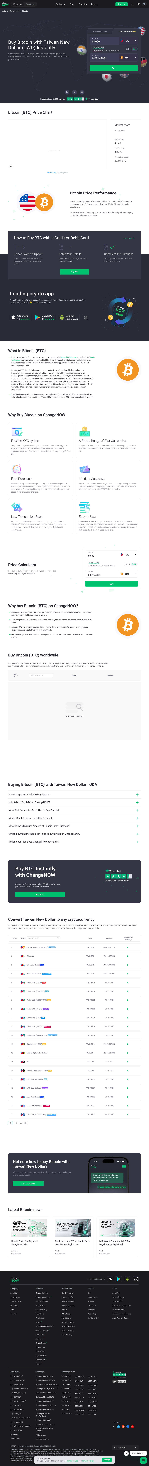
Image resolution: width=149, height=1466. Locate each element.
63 (25, 1123)
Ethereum (30, 956)
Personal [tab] (17, 4)
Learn (94, 4)
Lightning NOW (41, 1355)
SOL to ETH (92, 1377)
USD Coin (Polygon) (38, 1106)
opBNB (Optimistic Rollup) (37, 1053)
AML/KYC (115, 1293)
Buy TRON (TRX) (16, 1414)
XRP (28, 1062)
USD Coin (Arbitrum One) (41, 1114)
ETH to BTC (66, 1393)
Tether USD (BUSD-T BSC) (38, 1000)
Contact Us (92, 1305)
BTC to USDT (66, 1380)
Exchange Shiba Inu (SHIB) (45, 1424)
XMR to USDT (80, 1410)
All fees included (98, 47)
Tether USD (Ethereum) (37, 991)
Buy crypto (14, 11)
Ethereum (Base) (35, 965)
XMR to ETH (79, 1398)
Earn (72, 4)
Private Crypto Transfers (44, 1326)
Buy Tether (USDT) (17, 1384)
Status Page (92, 1314)
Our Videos (14, 1305)
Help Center (92, 1310)
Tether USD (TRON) (36, 982)
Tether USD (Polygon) (39, 1026)
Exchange (61, 4)
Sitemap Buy (15, 1439)
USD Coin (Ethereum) (37, 1079)
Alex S (57, 1251)
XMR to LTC (79, 1393)
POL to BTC (92, 1410)
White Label (66, 1314)
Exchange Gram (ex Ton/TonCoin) (43, 1415)
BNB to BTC (79, 1389)
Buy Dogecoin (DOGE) (18, 1401)
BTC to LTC (92, 1389)
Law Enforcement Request (121, 1314)
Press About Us (16, 1301)
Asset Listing (66, 1318)
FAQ (89, 1293)
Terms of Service (118, 1297)
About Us (13, 1293)
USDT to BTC (66, 1414)
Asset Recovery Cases (120, 1318)
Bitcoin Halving (93, 1318)
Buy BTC (74, 272)
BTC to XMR (66, 1376)
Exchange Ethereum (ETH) (45, 1380)
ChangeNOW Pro (42, 1293)
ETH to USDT (92, 1393)
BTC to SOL (92, 1414)
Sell (127, 49)
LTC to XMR (79, 1381)
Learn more (127, 238)
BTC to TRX (92, 1398)
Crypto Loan (40, 1347)
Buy (114, 68)
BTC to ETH (66, 1405)
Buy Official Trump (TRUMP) (20, 1426)
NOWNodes (66, 1335)
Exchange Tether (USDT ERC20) (47, 1384)
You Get (95, 55)
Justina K (14, 1251)
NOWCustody (67, 1330)
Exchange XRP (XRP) (43, 1420)
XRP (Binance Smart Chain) (39, 1070)
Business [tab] (30, 4)
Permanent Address (43, 1297)
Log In (121, 4)
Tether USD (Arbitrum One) (42, 1035)
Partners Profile (67, 1297)
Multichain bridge (68, 1322)
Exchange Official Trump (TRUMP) (44, 1430)
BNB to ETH (66, 1401)
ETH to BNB (79, 1385)
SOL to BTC (66, 1409)
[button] (128, 41)
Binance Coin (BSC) (36, 1044)
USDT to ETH (92, 1381)
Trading (38, 1364)
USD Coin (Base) (35, 1097)
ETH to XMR (66, 1389)
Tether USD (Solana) (38, 1009)
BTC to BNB (79, 1406)
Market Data (57, 173)
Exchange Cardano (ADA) (45, 1401)
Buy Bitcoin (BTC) (16, 1376)
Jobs (12, 1310)
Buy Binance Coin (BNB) (19, 1389)
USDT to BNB (93, 1385)
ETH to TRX (92, 1406)
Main (4, 11)
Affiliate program (68, 1305)
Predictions (40, 1318)
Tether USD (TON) (35, 1018)
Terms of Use (72, 1461)
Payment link (40, 1360)
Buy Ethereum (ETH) (17, 1380)
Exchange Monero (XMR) (45, 1397)
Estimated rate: (98, 50)
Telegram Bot (40, 1351)
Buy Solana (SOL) (16, 1422)
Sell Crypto (14, 1434)
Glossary (91, 1301)
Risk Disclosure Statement (121, 1305)
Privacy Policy (117, 1301)
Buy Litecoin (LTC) (16, 1405)
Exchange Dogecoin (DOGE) (46, 1405)
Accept (107, 1460)
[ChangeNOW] (5, 4)
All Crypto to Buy (16, 1430)
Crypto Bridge (41, 1343)
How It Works (92, 1297)
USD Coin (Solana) (37, 1088)
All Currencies (41, 1435)
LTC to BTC (79, 1402)
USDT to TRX (79, 1377)
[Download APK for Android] (69, 317)
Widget (64, 1310)
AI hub (38, 1322)
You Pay (95, 38)
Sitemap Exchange (42, 1439)
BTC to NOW (92, 1402)
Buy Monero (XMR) (17, 1409)
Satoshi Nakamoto (69, 357)
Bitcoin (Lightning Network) (41, 947)
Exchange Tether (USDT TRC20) (47, 1389)
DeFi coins (39, 1339)
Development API (68, 1293)
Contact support (28, 1183)
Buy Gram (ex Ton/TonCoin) (20, 1418)
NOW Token (40, 1314)
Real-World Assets (42, 1330)
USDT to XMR (66, 1384)
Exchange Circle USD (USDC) (46, 1393)
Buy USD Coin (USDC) (18, 1393)
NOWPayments (67, 1326)
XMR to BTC (66, 1397)
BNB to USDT (79, 1414)
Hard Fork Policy (118, 1310)
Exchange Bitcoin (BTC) (44, 1376)
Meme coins (40, 1335)
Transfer (83, 4)
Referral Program (68, 1301)
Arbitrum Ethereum (39, 974)
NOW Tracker (40, 1310)
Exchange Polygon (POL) (45, 1409)
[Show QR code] (85, 317)
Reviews (13, 1314)
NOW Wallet (40, 1305)
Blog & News (15, 1297)
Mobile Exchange (42, 1301)
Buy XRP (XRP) (15, 1397)
